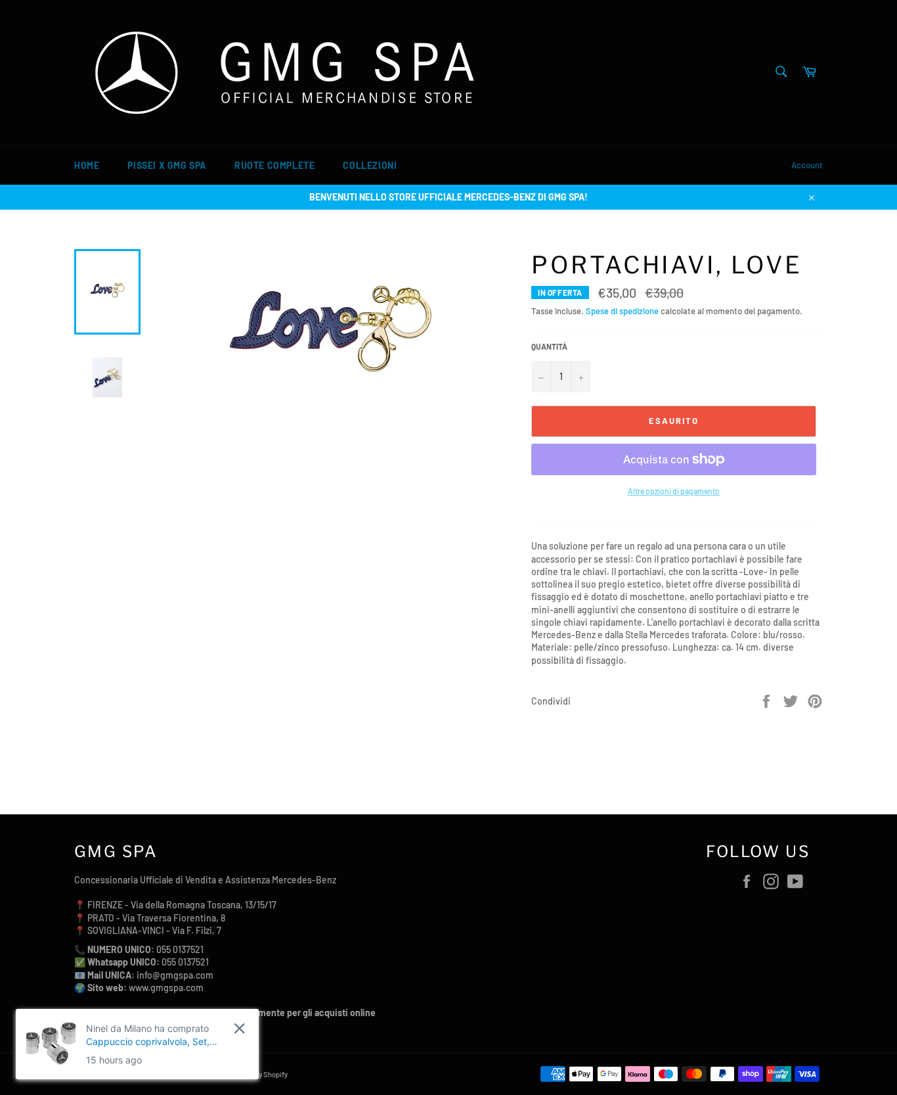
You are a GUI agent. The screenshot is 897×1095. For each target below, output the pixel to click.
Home (86, 165)
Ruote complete (274, 165)
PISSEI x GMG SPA (166, 165)
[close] (239, 1028)
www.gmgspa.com (166, 987)
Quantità (549, 346)
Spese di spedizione (622, 311)
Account (807, 165)
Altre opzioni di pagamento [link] (674, 491)
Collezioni (370, 165)
